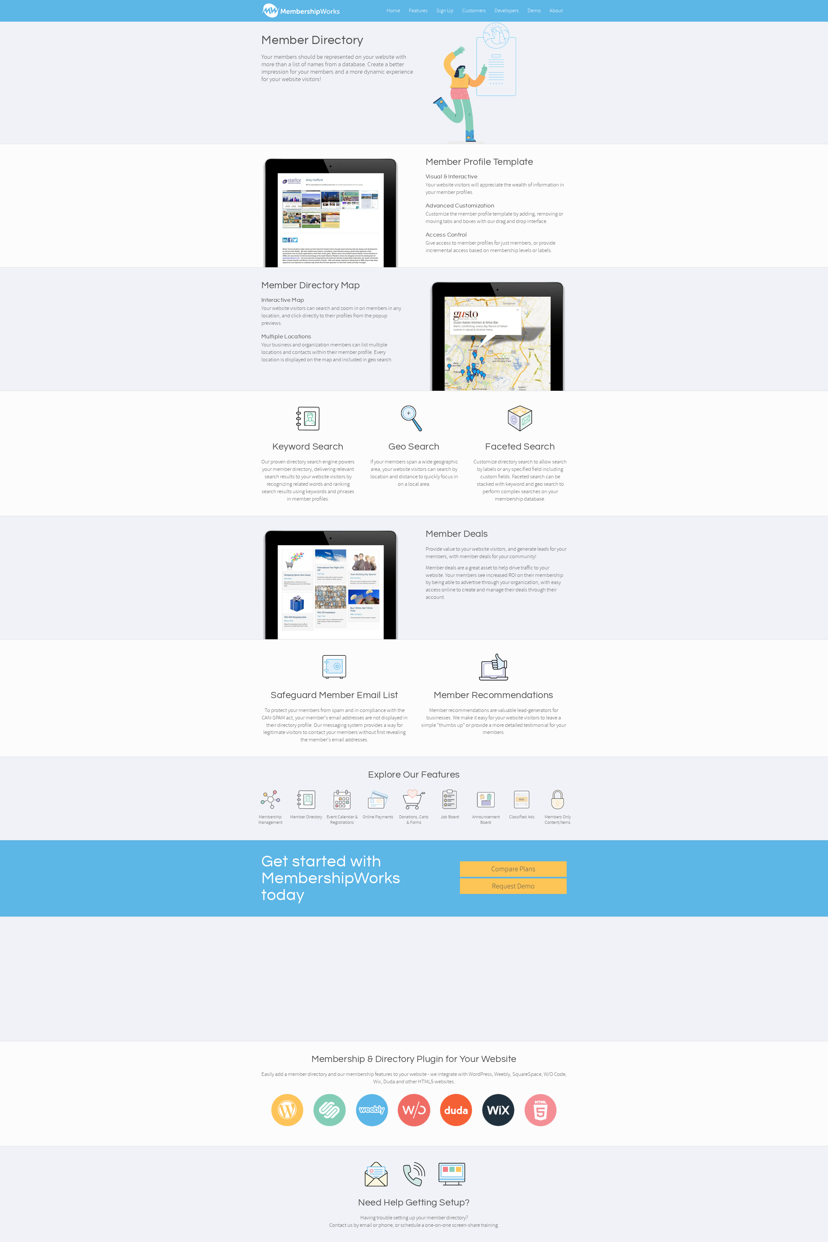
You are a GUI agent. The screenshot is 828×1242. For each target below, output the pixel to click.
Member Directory (306, 817)
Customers (474, 10)
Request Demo (513, 886)
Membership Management (270, 819)
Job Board (450, 817)
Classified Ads (522, 817)
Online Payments (378, 817)
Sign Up (444, 10)
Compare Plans (513, 869)
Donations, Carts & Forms (414, 819)
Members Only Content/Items (558, 819)
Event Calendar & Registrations (342, 819)
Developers (507, 10)
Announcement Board (486, 819)
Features (418, 10)
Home (393, 10)
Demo (534, 10)
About (556, 10)
